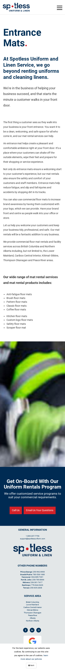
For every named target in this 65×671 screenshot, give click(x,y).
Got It (32, 665)
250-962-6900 (39, 572)
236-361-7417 (36, 582)
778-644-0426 (37, 585)
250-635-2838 (36, 588)
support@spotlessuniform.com (32, 539)
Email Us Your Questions (39, 510)
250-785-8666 (38, 580)
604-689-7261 (37, 577)
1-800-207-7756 (32, 536)
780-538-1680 (39, 574)
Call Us (16, 510)
